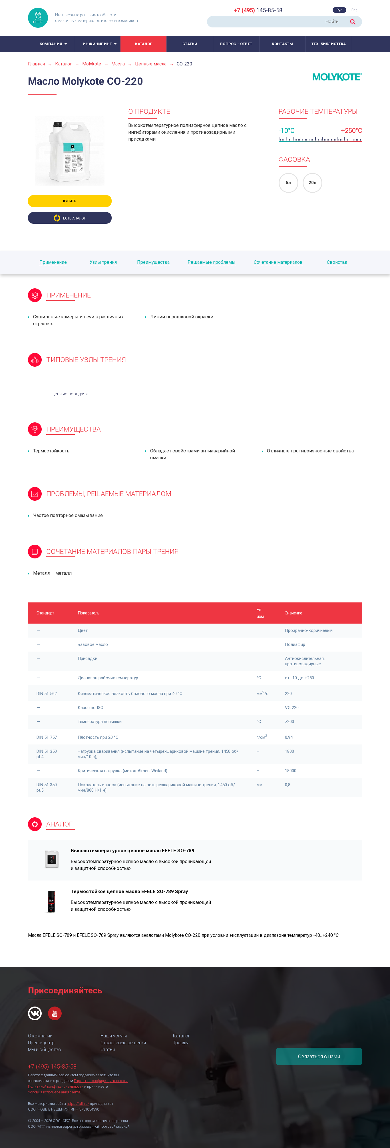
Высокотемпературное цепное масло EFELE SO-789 (132, 850)
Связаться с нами (319, 1056)
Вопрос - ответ (236, 44)
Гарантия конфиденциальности (101, 1081)
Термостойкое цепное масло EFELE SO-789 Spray (129, 891)
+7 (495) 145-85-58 (52, 1066)
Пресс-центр (41, 1042)
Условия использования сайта (54, 1092)
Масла (118, 64)
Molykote (91, 64)
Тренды (180, 1042)
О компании (40, 1036)
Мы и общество (44, 1049)
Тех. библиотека (328, 44)
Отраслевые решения (123, 1042)
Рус (339, 10)
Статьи (189, 44)
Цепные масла (150, 64)
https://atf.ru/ (78, 1103)
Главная (36, 64)
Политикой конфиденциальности (55, 1086)
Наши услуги (113, 1036)
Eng (354, 10)
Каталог (143, 44)
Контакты (282, 44)
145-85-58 (258, 10)
